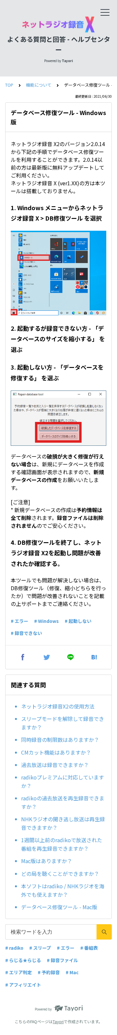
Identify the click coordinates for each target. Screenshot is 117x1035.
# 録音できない (26, 633)
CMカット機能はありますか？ (56, 752)
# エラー (19, 621)
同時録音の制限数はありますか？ (60, 739)
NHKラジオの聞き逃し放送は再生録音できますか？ (63, 823)
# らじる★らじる (23, 960)
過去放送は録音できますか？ (55, 765)
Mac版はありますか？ (46, 861)
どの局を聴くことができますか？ (60, 873)
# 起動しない (78, 621)
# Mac (72, 972)
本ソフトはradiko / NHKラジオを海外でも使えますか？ (62, 890)
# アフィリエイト (23, 984)
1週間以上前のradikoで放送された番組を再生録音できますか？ (61, 844)
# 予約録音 (49, 972)
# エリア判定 (18, 972)
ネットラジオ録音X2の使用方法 (58, 706)
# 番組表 (89, 947)
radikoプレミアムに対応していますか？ (62, 781)
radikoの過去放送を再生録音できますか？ (62, 802)
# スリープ (40, 947)
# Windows (46, 621)
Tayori (58, 1021)
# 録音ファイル (62, 960)
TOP (9, 85)
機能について (38, 85)
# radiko (14, 947)
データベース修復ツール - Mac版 (59, 907)
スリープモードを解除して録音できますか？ (62, 723)
